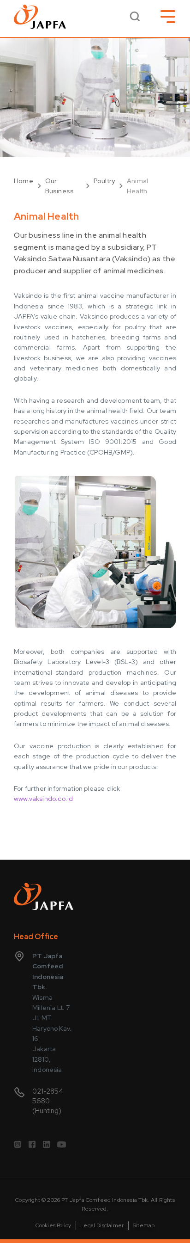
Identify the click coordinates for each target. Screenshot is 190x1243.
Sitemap (143, 1225)
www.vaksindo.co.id (43, 798)
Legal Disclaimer (102, 1225)
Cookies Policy (53, 1225)
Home (23, 181)
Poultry (104, 181)
